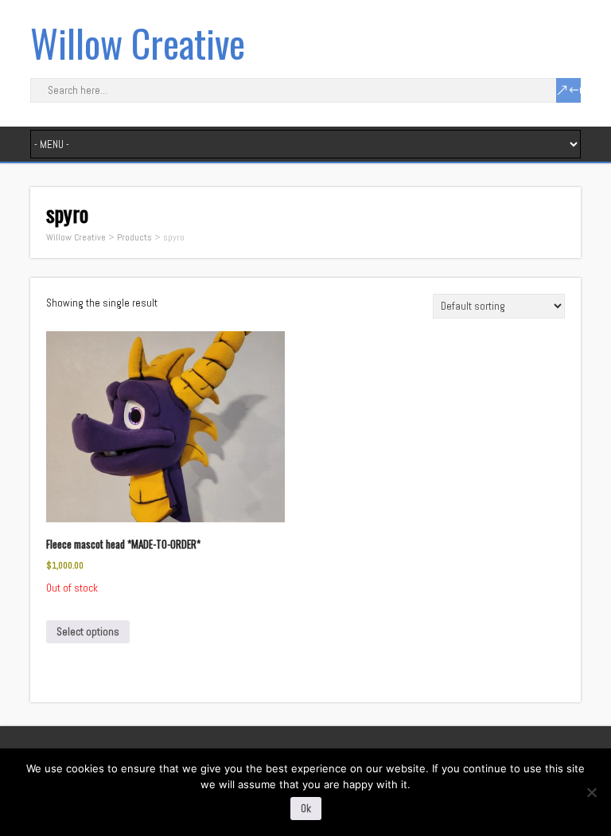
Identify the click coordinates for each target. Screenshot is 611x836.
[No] (591, 792)
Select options (87, 632)
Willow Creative (137, 42)
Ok (306, 808)
